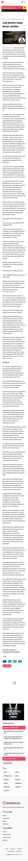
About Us (13, 849)
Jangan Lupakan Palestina (10, 758)
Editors (4, 821)
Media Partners (7, 834)
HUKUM (6, 783)
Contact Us (20, 849)
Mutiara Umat (18, 854)
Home (6, 849)
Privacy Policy (11, 851)
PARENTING (7, 787)
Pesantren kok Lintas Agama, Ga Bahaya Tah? (13, 732)
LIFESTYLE (6, 790)
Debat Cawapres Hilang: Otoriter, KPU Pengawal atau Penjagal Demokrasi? (13, 737)
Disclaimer (18, 851)
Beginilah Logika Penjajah (11, 727)
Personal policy (7, 837)
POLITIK (17, 772)
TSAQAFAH (18, 787)
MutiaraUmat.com (7, 48)
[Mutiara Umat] (8, 7)
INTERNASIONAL (8, 776)
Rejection (5, 840)
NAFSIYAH (6, 779)
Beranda (4, 19)
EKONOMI (17, 779)
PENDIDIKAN (18, 783)
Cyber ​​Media (6, 818)
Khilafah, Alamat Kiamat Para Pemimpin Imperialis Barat (13, 743)
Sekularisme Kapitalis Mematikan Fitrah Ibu (13, 748)
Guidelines (5, 824)
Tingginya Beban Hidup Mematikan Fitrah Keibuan (14, 754)
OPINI (8, 19)
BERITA (17, 776)
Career (4, 815)
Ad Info (4, 831)
